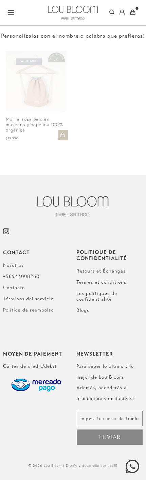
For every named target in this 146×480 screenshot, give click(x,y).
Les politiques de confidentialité (96, 296)
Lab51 (112, 466)
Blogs (82, 310)
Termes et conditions (101, 282)
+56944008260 (21, 276)
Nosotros (13, 265)
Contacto (14, 288)
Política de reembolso (28, 310)
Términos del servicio (28, 299)
